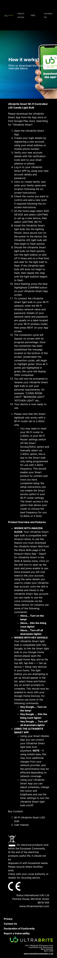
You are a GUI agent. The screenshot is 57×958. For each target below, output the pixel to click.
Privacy (8, 918)
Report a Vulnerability (17, 933)
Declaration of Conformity (19, 928)
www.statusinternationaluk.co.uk (38, 954)
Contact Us (10, 923)
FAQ (33, 15)
